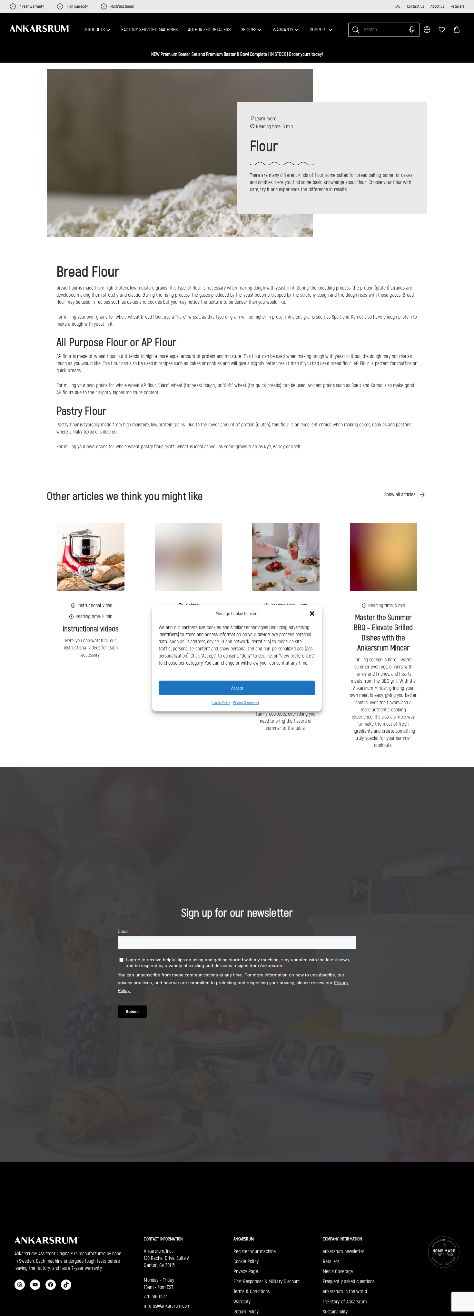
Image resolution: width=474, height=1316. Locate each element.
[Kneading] (188, 557)
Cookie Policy (221, 702)
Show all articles (399, 494)
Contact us (415, 6)
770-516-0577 (155, 1296)
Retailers (457, 6)
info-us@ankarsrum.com (167, 1306)
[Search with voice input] (412, 29)
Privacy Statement (246, 702)
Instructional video (94, 605)
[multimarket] (427, 29)
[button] (456, 29)
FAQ (397, 6)
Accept (237, 688)
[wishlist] (441, 29)
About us (437, 6)
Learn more (265, 119)
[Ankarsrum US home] (40, 28)
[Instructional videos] (90, 557)
